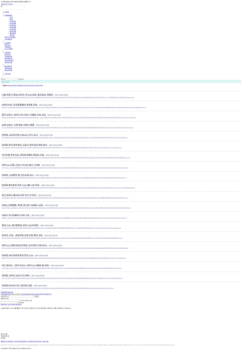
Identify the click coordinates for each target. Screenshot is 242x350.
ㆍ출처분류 (12, 33)
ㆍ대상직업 (12, 25)
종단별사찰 (8, 58)
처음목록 (4, 292)
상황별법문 (8, 15)
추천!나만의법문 (10, 37)
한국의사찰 (8, 62)
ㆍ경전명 (11, 35)
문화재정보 (8, 68)
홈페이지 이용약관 (7, 341)
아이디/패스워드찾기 (15, 304)
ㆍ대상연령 (12, 29)
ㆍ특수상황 (12, 31)
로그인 (10, 4)
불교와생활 (8, 70)
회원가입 (4, 4)
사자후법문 (8, 39)
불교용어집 (8, 66)
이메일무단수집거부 (34, 341)
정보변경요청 (9, 60)
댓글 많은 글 (5, 336)
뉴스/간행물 (8, 49)
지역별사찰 (8, 56)
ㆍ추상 (10, 19)
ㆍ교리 (10, 17)
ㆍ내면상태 (12, 21)
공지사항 (8, 74)
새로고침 (10, 292)
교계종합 (8, 43)
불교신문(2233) (12, 85)
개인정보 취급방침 (20, 341)
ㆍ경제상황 (12, 27)
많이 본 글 (4, 334)
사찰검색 (8, 52)
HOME (7, 12)
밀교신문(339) (30, 85)
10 (28, 294)
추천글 (3, 338)
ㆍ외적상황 (12, 23)
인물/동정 (8, 47)
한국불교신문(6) (21, 85)
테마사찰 (8, 54)
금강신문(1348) (39, 85)
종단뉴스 (8, 45)
